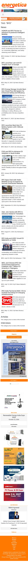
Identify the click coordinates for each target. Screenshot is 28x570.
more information (5, 424)
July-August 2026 (14, 342)
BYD (2, 56)
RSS (14, 549)
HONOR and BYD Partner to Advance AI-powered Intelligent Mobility (13, 32)
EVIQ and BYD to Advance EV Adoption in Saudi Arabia (12, 152)
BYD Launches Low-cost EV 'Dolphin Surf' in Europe (12, 63)
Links (14, 547)
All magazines (23, 376)
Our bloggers (13, 380)
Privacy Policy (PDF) (6, 557)
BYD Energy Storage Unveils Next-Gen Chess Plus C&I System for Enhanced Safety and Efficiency (14, 91)
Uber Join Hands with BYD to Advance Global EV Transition (12, 213)
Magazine (14, 544)
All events (14, 426)
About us (14, 538)
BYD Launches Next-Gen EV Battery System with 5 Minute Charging (12, 127)
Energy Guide (13, 330)
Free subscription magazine (14, 337)
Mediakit (14, 539)
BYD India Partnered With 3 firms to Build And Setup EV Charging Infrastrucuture (14, 292)
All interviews (14, 528)
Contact (14, 541)
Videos (14, 546)
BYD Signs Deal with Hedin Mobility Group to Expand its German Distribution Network (12, 181)
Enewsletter (14, 542)
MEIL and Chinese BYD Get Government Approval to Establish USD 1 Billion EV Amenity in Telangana (11, 265)
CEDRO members (14, 558)
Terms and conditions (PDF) (19, 557)
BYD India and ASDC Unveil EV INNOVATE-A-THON (13, 239)
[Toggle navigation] (3, 14)
